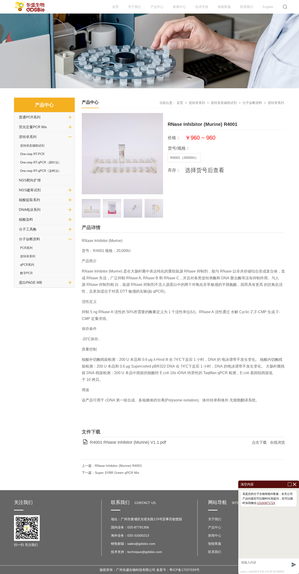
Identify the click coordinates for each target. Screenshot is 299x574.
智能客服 (224, 7)
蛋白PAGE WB (30, 282)
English (268, 7)
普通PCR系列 (29, 117)
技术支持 (201, 7)
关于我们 (134, 7)
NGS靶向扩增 (30, 180)
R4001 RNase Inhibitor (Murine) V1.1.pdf (128, 442)
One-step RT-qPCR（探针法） (40, 162)
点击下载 (259, 442)
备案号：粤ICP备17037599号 (177, 570)
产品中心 (157, 7)
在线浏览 (277, 442)
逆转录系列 (27, 137)
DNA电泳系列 (29, 210)
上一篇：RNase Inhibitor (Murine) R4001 (112, 466)
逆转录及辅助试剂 (32, 145)
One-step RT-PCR (32, 154)
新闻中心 (179, 7)
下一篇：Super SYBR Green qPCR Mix (110, 473)
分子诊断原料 (29, 239)
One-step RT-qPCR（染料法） (40, 171)
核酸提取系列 (29, 200)
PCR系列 (26, 248)
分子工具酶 (27, 229)
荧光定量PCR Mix (33, 127)
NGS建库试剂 (30, 190)
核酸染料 (26, 219)
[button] (157, 208)
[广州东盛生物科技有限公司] (30, 7)
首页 (115, 7)
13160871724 (266, 503)
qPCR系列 (27, 264)
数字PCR (26, 273)
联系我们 (246, 7)
